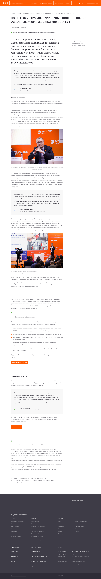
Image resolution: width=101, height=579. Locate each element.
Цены (32, 566)
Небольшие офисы (79, 526)
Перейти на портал (92, 3)
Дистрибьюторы (35, 551)
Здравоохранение (62, 523)
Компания (34, 3)
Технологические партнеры (39, 554)
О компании (14, 551)
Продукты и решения (46, 3)
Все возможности (35, 540)
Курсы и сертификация (63, 554)
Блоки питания (14, 533)
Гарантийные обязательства (78, 554)
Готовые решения (15, 526)
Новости (19, 13)
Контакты (13, 561)
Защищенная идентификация (38, 526)
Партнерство (59, 3)
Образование (61, 526)
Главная (13, 13)
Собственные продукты (77, 43)
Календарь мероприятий (19, 362)
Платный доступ (79, 528)
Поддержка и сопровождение (80, 551)
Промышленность (62, 528)
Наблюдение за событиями (37, 531)
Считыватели (29, 427)
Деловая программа (76, 38)
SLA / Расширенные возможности (80, 556)
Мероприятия (14, 556)
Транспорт (60, 533)
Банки (59, 521)
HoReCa (77, 523)
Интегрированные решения (78, 41)
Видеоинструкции (62, 561)
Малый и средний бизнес (81, 521)
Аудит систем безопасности (78, 561)
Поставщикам (35, 564)
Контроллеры (16, 427)
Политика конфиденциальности (18, 575)
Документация (61, 556)
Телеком (60, 531)
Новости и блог (15, 554)
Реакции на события (36, 533)
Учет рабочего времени (36, 523)
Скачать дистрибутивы (77, 564)
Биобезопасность (35, 521)
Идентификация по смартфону (38, 528)
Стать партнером (36, 559)
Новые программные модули (78, 45)
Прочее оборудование (16, 536)
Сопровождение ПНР (77, 559)
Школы (77, 531)
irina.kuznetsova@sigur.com (19, 482)
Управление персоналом (37, 536)
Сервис (68, 3)
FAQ (59, 559)
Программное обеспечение (17, 521)
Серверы (13, 523)
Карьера (13, 559)
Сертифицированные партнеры (39, 556)
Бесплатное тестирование (38, 561)
